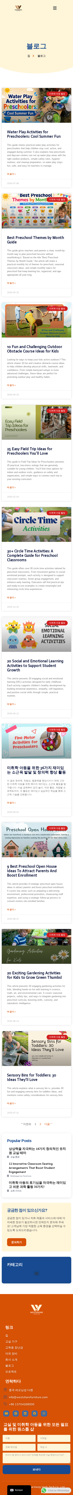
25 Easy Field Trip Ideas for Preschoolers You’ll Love (29, 451)
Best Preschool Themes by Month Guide (35, 239)
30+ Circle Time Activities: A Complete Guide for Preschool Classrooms (32, 555)
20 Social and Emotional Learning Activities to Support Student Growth (35, 665)
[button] (54, 8)
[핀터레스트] (16, 1413)
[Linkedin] (25, 1413)
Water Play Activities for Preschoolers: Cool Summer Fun (34, 134)
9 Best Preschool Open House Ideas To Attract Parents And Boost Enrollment (32, 871)
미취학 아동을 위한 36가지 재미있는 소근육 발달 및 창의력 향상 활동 (36, 770)
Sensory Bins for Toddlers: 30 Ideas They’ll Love (31, 1077)
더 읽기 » (11, 174)
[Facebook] (35, 1413)
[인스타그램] (44, 1413)
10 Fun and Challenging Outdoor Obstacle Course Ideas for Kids (34, 348)
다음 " (48, 1124)
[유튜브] (6, 1413)
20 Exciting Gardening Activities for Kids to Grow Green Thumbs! (34, 975)
